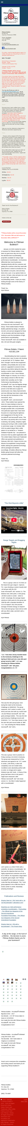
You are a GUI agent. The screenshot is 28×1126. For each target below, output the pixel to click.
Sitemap (9, 1099)
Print (4, 1099)
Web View (24, 1101)
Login (25, 1099)
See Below (8, 37)
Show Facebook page (10, 48)
